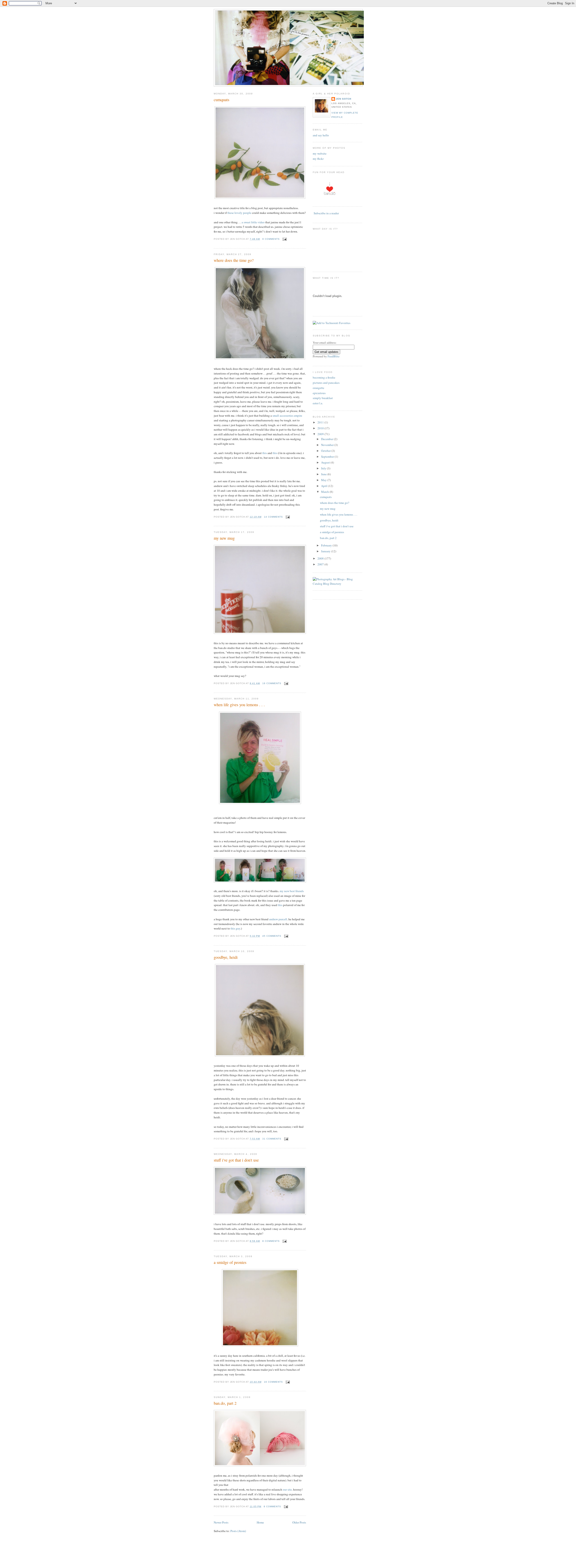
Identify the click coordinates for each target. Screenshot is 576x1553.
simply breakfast (323, 398)
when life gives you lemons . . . (239, 704)
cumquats (221, 99)
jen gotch (343, 99)
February (327, 545)
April (324, 486)
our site (287, 1489)
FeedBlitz (334, 356)
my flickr (318, 159)
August (326, 462)
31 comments (271, 1138)
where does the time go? (234, 260)
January (326, 551)
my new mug (224, 538)
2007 (320, 564)
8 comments (271, 1241)
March (325, 492)
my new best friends (292, 891)
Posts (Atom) (238, 1531)
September (328, 456)
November (327, 445)
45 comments (271, 936)
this (264, 453)
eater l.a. (318, 403)
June (324, 474)
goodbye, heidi (226, 957)
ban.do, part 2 (225, 1403)
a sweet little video (253, 222)
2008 (320, 558)
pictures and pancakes (326, 383)
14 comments (273, 517)
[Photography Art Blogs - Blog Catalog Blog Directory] (337, 584)
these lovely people (239, 213)
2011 (320, 422)
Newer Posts (221, 1522)
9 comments (271, 239)
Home (260, 1522)
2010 (320, 428)
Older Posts (299, 1522)
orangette (318, 388)
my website (319, 153)
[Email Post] (284, 239)
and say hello (321, 135)
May (324, 480)
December (327, 439)
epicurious (319, 393)
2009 (320, 434)
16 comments (271, 683)
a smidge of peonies (230, 1262)
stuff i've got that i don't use (236, 1160)
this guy (235, 928)
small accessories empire (287, 415)
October (326, 451)
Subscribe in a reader (326, 213)
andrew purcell (278, 919)
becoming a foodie (324, 377)
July (324, 468)
